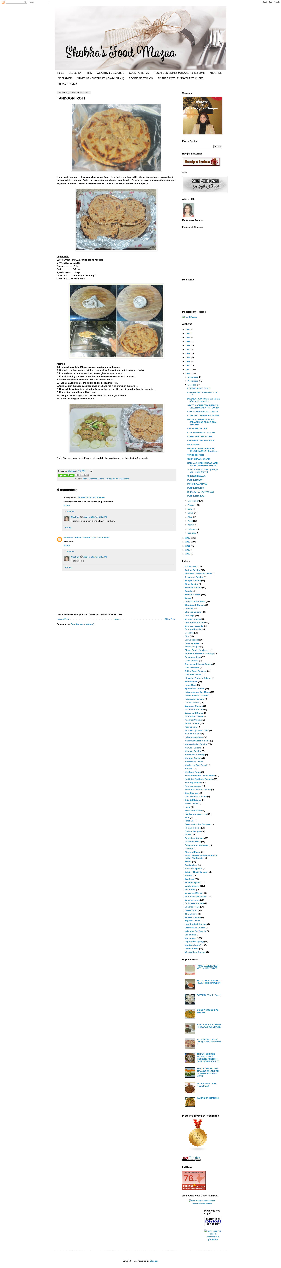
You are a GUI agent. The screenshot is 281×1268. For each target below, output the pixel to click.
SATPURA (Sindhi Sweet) (209, 995)
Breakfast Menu (193, 594)
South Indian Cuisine (195, 896)
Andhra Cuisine (192, 570)
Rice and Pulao (192, 852)
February (192, 529)
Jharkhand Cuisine (194, 709)
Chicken (189, 608)
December (193, 377)
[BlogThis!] (79, 475)
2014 (188, 373)
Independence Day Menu (197, 692)
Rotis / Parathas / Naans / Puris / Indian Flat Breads (106, 479)
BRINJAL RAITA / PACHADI (200, 492)
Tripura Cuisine (192, 921)
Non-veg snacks (193, 786)
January (192, 533)
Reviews (189, 849)
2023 (188, 337)
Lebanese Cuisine (194, 737)
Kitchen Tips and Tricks (197, 730)
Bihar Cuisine (191, 584)
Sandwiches (191, 865)
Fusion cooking (193, 657)
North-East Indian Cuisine (198, 789)
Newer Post (63, 619)
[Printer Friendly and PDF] (66, 476)
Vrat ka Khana (192, 948)
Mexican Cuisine (193, 751)
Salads (188, 861)
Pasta (187, 807)
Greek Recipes (192, 667)
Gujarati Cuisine (193, 674)
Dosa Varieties (192, 643)
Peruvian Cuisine (193, 810)
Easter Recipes (192, 646)
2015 (188, 369)
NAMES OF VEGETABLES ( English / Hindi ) (100, 78)
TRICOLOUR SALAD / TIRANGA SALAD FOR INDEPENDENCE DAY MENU (208, 1072)
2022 (188, 341)
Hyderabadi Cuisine (194, 688)
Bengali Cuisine (193, 580)
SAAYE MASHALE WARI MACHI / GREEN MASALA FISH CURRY (203, 406)
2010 (188, 550)
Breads (188, 591)
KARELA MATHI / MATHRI (199, 436)
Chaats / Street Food (195, 601)
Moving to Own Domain (196, 765)
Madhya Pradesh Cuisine (197, 741)
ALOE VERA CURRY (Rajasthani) (206, 1084)
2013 (188, 538)
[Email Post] (90, 471)
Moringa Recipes (193, 758)
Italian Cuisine (192, 702)
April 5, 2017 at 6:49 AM (95, 517)
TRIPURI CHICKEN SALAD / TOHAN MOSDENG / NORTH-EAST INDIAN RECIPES (208, 1057)
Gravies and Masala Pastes (198, 664)
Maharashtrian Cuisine (196, 744)
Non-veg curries (193, 782)
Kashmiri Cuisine (193, 720)
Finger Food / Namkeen (196, 650)
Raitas (188, 834)
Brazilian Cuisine (193, 587)
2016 (188, 365)
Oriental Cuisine (193, 800)
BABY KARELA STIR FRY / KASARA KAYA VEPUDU (209, 1025)
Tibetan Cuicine (193, 917)
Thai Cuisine (191, 914)
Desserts (189, 633)
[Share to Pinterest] (87, 475)
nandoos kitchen (72, 537)
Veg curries (190, 935)
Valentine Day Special (195, 931)
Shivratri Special (193, 882)
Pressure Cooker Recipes (197, 824)
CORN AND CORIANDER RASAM (203, 415)
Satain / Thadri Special (196, 872)
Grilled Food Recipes (195, 671)
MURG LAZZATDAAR (197, 484)
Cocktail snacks (193, 619)
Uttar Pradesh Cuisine (196, 924)
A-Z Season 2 (191, 566)
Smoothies (190, 889)
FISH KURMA (193, 444)
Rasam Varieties (193, 842)
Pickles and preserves (196, 814)
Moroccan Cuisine (194, 761)
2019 (188, 353)
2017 (188, 361)
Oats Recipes (191, 793)
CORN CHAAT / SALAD (198, 459)
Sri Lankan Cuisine (194, 903)
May (190, 517)
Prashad (189, 821)
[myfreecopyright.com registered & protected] (213, 1239)
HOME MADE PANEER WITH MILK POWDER (207, 967)
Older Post (170, 619)
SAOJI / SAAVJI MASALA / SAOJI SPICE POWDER (209, 981)
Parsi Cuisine (191, 803)
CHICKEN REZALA (196, 476)
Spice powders (192, 900)
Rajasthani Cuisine (194, 838)
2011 (188, 546)
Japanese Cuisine (194, 706)
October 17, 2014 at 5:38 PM (91, 497)
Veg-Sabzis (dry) (193, 945)
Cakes (188, 598)
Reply (67, 505)
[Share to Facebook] (85, 475)
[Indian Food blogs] (198, 1150)
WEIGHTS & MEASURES (110, 73)
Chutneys (190, 615)
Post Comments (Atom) (82, 624)
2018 (188, 357)
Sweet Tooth (191, 910)
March (191, 525)
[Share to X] (82, 475)
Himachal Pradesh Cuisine (198, 678)
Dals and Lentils (193, 629)
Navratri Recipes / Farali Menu (200, 775)
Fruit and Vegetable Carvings (199, 654)
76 (188, 1178)
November (193, 381)
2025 (188, 329)
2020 (188, 349)
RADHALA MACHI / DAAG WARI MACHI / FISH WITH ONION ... (202, 464)
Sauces (188, 875)
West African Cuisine (195, 952)
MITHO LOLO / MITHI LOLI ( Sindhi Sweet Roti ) (209, 1041)
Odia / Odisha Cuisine (196, 796)
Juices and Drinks (194, 713)
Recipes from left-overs (196, 845)
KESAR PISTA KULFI (197, 428)
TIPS (89, 73)
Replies (70, 511)
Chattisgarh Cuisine (195, 605)
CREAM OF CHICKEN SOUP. (201, 440)
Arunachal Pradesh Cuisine (198, 573)
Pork (187, 817)
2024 (188, 333)
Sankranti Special (193, 868)
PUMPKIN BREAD (195, 496)
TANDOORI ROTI (195, 455)
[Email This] (76, 475)
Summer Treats (192, 907)
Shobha (75, 517)
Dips (187, 636)
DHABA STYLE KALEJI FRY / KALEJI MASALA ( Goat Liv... (202, 449)
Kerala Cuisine (192, 723)
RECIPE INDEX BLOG (141, 78)
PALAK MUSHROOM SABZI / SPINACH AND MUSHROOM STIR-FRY (201, 422)
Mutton (188, 768)
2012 (188, 542)
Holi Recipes (191, 681)
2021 (188, 345)
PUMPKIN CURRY (195, 488)
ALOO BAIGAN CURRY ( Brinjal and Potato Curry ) (202, 470)
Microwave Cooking (195, 754)
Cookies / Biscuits (194, 626)
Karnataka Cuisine (194, 716)
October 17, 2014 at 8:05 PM (95, 537)
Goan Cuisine (191, 661)
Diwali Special (192, 640)
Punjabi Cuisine (193, 828)
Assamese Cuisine (194, 577)
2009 (188, 554)
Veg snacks (190, 938)
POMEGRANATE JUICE (198, 388)
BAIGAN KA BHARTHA (208, 1098)
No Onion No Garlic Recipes (199, 779)
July (190, 509)
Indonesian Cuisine (194, 699)
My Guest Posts (193, 772)
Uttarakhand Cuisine (195, 928)
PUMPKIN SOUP (195, 480)
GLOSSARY (75, 73)
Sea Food (189, 879)
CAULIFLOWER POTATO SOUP (202, 412)
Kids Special (191, 727)
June (190, 513)
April (190, 521)
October (192, 385)
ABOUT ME (216, 73)
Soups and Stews (193, 893)
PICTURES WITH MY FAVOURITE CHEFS (180, 78)
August (192, 505)
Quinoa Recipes (193, 831)
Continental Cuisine (195, 622)
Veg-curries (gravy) (194, 941)
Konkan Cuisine (193, 734)
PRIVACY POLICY (67, 84)
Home (60, 73)
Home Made (191, 685)
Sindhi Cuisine (192, 886)
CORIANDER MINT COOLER (201, 432)
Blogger (154, 1261)
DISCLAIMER (65, 78)
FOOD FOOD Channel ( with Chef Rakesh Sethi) (179, 73)
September (193, 501)
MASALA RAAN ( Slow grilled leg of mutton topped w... (203, 400)
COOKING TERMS (139, 73)
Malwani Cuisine (193, 748)
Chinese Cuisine (193, 612)
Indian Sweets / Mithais (196, 695)
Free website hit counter (202, 1204)
